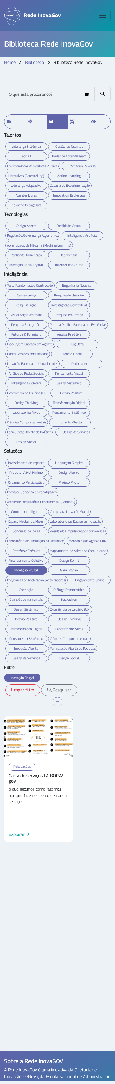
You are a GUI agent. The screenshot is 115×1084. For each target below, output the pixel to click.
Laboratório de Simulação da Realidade (35, 541)
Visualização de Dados (26, 315)
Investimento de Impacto (26, 463)
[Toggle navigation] (103, 15)
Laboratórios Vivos (26, 412)
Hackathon (69, 599)
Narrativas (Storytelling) (26, 176)
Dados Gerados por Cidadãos (27, 354)
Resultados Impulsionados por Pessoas (78, 531)
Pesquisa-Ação (26, 305)
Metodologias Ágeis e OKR (87, 541)
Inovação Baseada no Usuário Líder (32, 364)
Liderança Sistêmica (26, 146)
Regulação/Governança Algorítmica (33, 235)
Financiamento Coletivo (26, 560)
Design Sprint (69, 560)
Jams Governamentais (26, 599)
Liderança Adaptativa (26, 185)
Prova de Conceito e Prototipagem (32, 492)
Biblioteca (34, 62)
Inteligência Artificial (82, 235)
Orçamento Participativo (26, 482)
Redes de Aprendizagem (69, 156)
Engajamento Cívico (89, 580)
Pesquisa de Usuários (69, 295)
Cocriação (26, 590)
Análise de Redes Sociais (26, 373)
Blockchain (69, 255)
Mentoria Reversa (83, 166)
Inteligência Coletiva (26, 383)
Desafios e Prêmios (26, 551)
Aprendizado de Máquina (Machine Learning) (39, 245)
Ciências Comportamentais (26, 422)
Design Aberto (69, 472)
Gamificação (69, 570)
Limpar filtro (22, 690)
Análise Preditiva (69, 334)
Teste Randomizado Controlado (30, 285)
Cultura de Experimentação (70, 185)
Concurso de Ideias (26, 531)
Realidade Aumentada (26, 255)
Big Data (77, 344)
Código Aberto (26, 226)
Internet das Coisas (69, 265)
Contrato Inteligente (26, 511)
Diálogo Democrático (69, 590)
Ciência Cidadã (72, 354)
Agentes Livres (26, 195)
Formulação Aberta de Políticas (30, 432)
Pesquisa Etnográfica (26, 324)
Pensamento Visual (69, 373)
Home (10, 62)
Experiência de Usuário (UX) (27, 393)
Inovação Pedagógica (26, 205)
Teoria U (26, 156)
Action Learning (69, 176)
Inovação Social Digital (26, 265)
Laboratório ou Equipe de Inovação (75, 521)
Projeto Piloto (69, 482)
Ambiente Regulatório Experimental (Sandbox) (41, 502)
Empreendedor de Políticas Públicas (33, 166)
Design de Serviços (76, 432)
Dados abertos (81, 364)
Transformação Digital (69, 403)
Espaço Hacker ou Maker (26, 521)
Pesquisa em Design (69, 315)
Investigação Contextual (69, 305)
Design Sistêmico (69, 383)
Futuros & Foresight (26, 334)
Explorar (17, 834)
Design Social (26, 442)
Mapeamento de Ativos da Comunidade (78, 551)
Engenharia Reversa (76, 285)
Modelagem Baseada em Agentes (30, 344)
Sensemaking (26, 295)
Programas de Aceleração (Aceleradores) (36, 580)
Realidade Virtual (69, 226)
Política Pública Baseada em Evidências (78, 324)
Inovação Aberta (70, 422)
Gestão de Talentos (69, 146)
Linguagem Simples (69, 463)
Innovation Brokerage (69, 195)
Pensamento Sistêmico (69, 412)
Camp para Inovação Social (69, 511)
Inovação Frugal (26, 570)
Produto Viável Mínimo (26, 472)
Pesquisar (61, 690)
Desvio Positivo (71, 393)
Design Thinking (26, 403)
